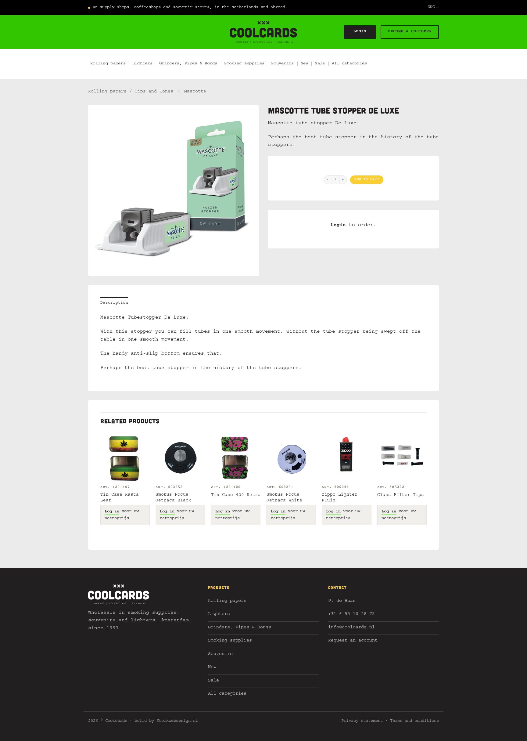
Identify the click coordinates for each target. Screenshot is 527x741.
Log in (112, 512)
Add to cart (366, 179)
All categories (349, 64)
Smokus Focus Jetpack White (284, 498)
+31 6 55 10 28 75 (351, 614)
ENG (431, 7)
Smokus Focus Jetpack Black (173, 498)
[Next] (426, 484)
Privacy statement (362, 721)
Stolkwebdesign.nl (177, 721)
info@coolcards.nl (351, 628)
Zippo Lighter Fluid (339, 498)
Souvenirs (282, 64)
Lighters (142, 64)
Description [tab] (114, 303)
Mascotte (195, 92)
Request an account (353, 641)
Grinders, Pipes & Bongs (188, 64)
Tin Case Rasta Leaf (119, 498)
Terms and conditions (414, 721)
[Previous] (100, 484)
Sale (320, 64)
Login (338, 225)
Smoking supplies (244, 64)
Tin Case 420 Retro (235, 495)
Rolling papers (108, 64)
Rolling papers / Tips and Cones (130, 92)
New (304, 64)
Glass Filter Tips (400, 495)
